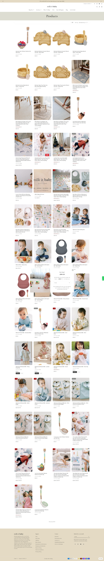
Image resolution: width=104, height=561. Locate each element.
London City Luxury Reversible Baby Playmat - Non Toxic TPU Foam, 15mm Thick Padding (60, 159)
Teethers (37, 540)
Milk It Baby (50, 558)
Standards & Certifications (40, 544)
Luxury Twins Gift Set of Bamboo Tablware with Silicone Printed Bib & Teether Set (23, 195)
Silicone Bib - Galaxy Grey (21, 264)
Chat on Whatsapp (59, 544)
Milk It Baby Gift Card (39, 194)
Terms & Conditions (39, 549)
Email (75, 536)
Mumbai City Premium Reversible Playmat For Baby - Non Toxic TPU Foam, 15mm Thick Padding (61, 195)
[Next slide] (101, 1)
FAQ (36, 536)
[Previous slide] (3, 1)
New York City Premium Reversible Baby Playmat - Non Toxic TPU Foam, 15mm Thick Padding (42, 231)
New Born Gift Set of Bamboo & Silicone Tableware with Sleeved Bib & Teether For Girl (23, 231)
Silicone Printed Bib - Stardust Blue (23, 332)
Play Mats (37, 538)
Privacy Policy (38, 551)
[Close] (72, 270)
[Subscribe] (88, 536)
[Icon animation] (102, 4)
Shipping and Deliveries (40, 546)
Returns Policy (38, 547)
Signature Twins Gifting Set (79, 229)
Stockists (56, 536)
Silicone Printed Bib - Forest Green (80, 298)
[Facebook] (94, 4)
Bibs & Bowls (38, 542)
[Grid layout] (72, 22)
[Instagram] (97, 4)
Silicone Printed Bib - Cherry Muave (61, 298)
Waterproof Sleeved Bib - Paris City (80, 366)
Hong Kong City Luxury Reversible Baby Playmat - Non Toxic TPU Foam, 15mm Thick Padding (42, 159)
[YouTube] (99, 4)
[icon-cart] (102, 7)
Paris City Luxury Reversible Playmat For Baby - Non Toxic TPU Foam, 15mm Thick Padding (61, 231)
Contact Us (57, 540)
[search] (97, 7)
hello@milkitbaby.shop (59, 542)
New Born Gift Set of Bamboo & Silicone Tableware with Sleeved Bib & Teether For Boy (80, 195)
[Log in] (99, 7)
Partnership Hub (58, 538)
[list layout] (71, 22)
